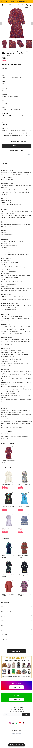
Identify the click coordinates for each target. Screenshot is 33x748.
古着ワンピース (5, 606)
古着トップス (4, 616)
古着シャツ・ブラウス (6, 611)
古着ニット (3, 620)
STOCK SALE (4, 639)
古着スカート (4, 630)
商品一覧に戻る (16, 651)
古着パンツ (4, 634)
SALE (2, 644)
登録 (26, 714)
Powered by (15, 733)
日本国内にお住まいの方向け (16, 150)
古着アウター (4, 625)
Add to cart (16, 146)
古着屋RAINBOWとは (7, 179)
